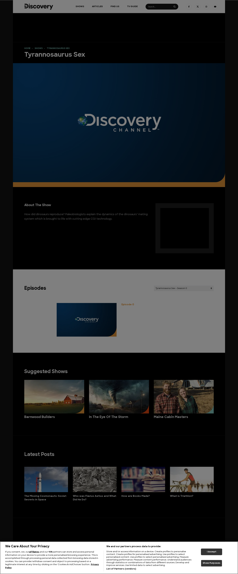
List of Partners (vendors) (121, 569)
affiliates (34, 552)
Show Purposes (211, 563)
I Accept (211, 552)
